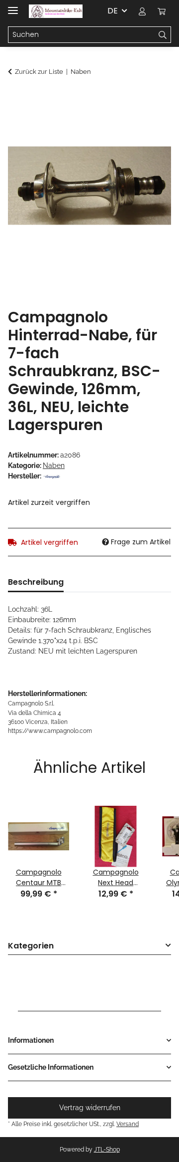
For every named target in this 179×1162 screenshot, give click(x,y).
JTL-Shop (107, 1149)
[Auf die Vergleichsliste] (150, 123)
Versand (127, 1124)
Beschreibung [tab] (36, 582)
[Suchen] (163, 34)
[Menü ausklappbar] (13, 6)
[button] (142, 11)
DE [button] (112, 10)
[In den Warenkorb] (16, 98)
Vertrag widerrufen (89, 1108)
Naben (54, 465)
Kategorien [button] (31, 946)
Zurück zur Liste (39, 71)
